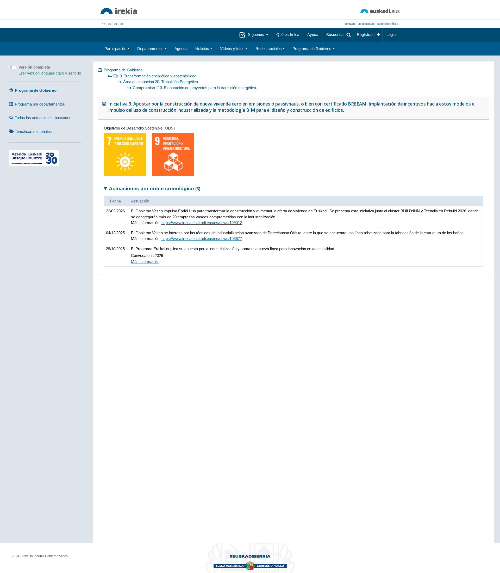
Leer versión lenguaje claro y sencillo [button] (49, 73)
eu (115, 23)
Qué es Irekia (287, 34)
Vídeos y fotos (232, 48)
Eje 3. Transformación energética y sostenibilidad (154, 76)
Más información (145, 261)
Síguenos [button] (256, 34)
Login (391, 34)
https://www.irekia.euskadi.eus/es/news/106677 (201, 238)
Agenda (181, 48)
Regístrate (365, 34)
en (121, 23)
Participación (115, 48)
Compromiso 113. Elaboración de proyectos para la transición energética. (195, 87)
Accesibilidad (366, 23)
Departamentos (150, 48)
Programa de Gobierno (311, 48)
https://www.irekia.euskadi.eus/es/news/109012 (201, 222)
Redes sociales (268, 48)
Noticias (202, 48)
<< (103, 23)
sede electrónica (387, 23)
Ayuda (312, 34)
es (109, 23)
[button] (337, 35)
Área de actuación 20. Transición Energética (160, 81)
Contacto (350, 23)
